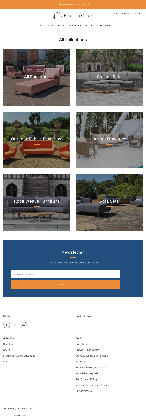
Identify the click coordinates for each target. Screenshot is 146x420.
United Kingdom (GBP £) (16, 408)
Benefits (8, 344)
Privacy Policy (84, 390)
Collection (9, 338)
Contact (80, 338)
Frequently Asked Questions (19, 355)
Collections (104, 26)
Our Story (81, 344)
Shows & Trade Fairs (87, 349)
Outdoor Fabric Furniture (50, 26)
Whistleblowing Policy (88, 373)
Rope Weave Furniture (81, 26)
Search (136, 14)
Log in (114, 14)
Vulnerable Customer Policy (91, 385)
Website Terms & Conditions (92, 355)
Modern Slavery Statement (91, 367)
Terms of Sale (83, 361)
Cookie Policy (83, 316)
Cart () (125, 14)
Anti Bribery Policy (86, 379)
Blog (5, 361)
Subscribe (65, 284)
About (6, 349)
